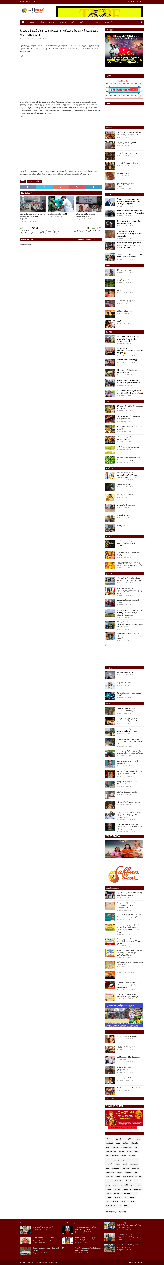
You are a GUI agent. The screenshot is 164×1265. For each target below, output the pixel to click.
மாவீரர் (72, 22)
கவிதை (136, 1151)
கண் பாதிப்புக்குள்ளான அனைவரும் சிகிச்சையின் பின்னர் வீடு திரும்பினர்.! (32, 216)
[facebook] (128, 2)
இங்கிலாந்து (135, 1143)
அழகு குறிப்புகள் (120, 1139)
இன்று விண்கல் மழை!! (125, 672)
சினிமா (51, 22)
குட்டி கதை (132, 1155)
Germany (117, 1197)
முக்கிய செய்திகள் (117, 1181)
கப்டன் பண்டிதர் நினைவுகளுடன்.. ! (129, 802)
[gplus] (134, 2)
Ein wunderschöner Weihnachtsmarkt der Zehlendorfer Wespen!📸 (130, 350)
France (108, 1197)
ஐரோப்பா (30, 181)
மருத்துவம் (62, 22)
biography (127, 1189)
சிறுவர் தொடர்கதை (118, 1160)
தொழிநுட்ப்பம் (134, 1164)
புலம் (88, 22)
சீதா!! (119, 290)
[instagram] (143, 2)
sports (124, 1202)
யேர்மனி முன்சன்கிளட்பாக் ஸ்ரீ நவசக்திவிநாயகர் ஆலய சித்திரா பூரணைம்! (128, 941)
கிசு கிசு (123, 1155)
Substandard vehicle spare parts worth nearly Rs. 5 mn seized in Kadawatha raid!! (129, 245)
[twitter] (131, 2)
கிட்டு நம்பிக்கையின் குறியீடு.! (127, 792)
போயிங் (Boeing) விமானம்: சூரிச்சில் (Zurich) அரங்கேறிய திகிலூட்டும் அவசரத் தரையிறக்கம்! (130, 612)
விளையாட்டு (109, 22)
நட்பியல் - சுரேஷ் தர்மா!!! (125, 311)
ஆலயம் (118, 1143)
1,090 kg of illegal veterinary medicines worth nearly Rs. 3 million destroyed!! (130, 233)
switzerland (111, 1206)
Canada (108, 1193)
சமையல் (108, 1160)
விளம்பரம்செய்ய (36, 2)
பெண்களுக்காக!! (123, 484)
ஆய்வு (138, 1139)
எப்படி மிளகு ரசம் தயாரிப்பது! (127, 153)
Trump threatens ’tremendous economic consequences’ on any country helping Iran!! (129, 201)
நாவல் (107, 1168)
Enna (134, 1193)
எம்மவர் (80, 22)
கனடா (107, 1155)
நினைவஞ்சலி (115, 1168)
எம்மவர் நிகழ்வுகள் (111, 1151)
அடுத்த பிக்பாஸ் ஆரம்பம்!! (126, 1047)
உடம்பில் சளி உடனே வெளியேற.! (128, 447)
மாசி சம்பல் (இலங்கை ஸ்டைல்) (127, 163)
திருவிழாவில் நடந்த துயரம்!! (57, 214)
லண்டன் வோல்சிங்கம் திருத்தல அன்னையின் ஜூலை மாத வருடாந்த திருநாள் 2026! (129, 635)
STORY (132, 1202)
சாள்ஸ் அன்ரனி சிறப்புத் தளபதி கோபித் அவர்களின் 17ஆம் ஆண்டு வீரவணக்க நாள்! (129, 741)
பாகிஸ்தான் (135, 1168)
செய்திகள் (30, 22)
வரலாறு (108, 1185)
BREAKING (137, 1189)
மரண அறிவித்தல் (128, 1176)
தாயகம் (125, 1164)
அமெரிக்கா (109, 1139)
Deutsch (117, 1193)
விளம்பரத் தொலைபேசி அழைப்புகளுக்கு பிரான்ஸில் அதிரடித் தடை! (130, 590)
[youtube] (137, 2)
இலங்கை (115, 1147)
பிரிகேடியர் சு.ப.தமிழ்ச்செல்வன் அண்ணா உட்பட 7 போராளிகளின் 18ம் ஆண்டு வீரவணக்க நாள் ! (130, 826)
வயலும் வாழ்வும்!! (123, 280)
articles (117, 1189)
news (125, 1197)
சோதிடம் (117, 1164)
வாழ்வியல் (115, 1185)
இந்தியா (43, 22)
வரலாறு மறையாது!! (124, 525)
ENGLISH (28, 2)
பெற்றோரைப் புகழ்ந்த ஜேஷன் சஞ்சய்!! (130, 1088)
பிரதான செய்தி (110, 1172)
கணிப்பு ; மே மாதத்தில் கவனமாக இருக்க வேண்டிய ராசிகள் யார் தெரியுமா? (129, 543)
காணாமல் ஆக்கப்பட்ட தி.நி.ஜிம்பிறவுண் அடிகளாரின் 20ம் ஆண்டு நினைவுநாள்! (129, 1225)
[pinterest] (140, 2)
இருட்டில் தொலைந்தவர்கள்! (127, 270)
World (126, 1206)
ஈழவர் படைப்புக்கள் (126, 1147)
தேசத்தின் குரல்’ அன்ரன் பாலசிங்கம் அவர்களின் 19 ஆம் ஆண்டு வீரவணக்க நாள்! (129, 815)
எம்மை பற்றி (45, 2)
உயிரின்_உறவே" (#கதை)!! (126, 495)
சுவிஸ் (136, 1160)
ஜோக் (139, 1185)
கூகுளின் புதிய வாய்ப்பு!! (125, 683)
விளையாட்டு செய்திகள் (127, 1185)
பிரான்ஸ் (120, 1172)
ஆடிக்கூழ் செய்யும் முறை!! (126, 142)
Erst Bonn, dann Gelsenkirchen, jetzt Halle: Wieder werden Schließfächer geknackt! (128, 339)
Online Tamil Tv (112, 1202)
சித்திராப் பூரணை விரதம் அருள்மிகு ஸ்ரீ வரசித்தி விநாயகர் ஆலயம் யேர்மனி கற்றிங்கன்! (129, 952)
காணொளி (97, 22)
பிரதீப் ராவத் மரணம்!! (124, 1078)
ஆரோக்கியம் (109, 1143)
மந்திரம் (118, 1176)
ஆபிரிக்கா (130, 1139)
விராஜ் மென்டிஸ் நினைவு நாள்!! (43, 1227)
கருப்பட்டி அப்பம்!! (123, 173)
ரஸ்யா (135, 1181)
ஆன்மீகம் (126, 1143)
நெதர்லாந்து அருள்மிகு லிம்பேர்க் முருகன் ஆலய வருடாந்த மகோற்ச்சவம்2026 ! (128, 905)
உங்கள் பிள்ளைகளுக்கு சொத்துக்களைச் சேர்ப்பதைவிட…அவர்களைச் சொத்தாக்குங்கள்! (129, 475)
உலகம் (136, 1147)
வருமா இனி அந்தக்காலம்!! (126, 505)
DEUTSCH (22, 2)
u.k (120, 1206)
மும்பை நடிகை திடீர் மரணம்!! (127, 1036)
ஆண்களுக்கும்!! (123, 321)
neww (132, 1197)
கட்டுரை (129, 1151)
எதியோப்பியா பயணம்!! (125, 515)
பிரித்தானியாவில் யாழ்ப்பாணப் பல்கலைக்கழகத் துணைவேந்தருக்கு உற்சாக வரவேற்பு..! (130, 624)
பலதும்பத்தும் (125, 1168)
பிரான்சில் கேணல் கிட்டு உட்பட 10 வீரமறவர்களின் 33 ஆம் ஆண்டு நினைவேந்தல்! (128, 985)
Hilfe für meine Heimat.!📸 (127, 360)
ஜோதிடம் (108, 1189)
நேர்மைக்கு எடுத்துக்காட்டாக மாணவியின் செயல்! (86, 215)
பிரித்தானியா (128, 1172)
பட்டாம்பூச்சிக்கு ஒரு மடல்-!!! (127, 301)
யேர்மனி (128, 1181)
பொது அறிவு (109, 1176)
